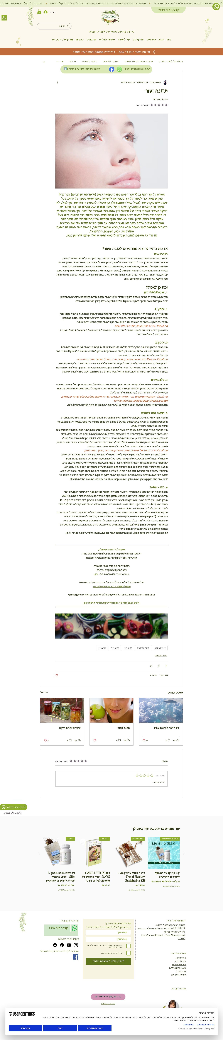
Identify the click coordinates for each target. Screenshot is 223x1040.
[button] (167, 476)
